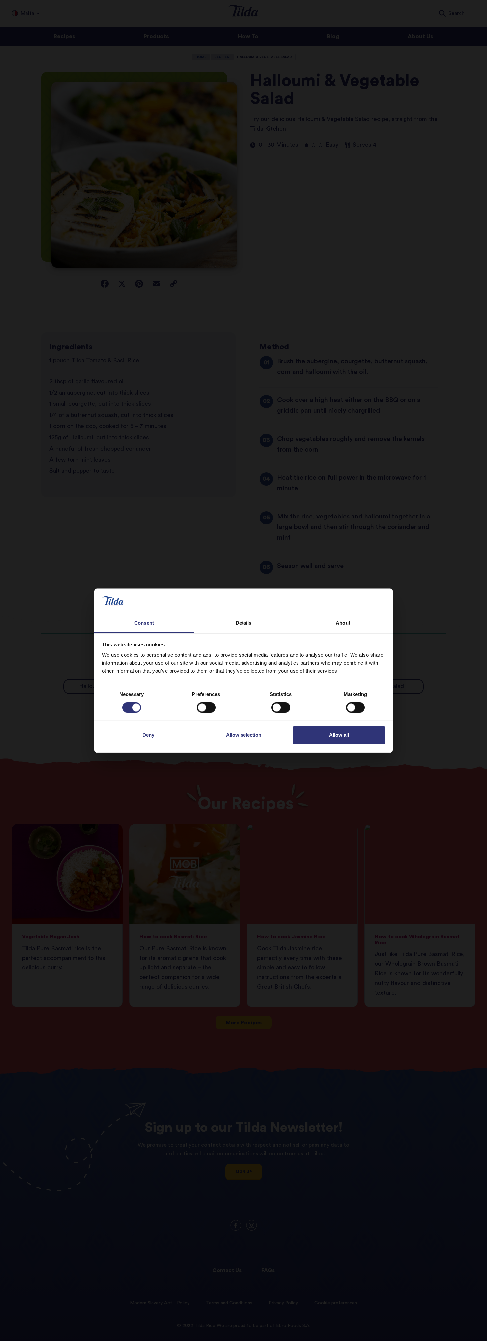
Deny (148, 735)
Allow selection (243, 735)
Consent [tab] (144, 623)
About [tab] (343, 623)
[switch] (206, 707)
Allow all (339, 735)
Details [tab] (244, 623)
